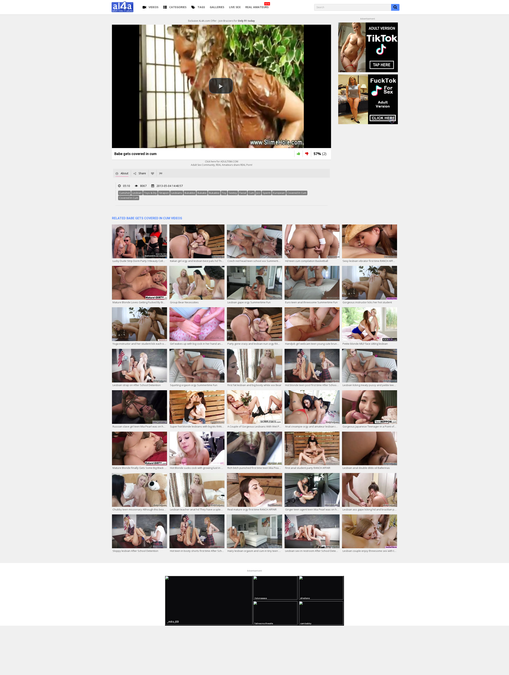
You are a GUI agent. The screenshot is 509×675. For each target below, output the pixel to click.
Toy (224, 193)
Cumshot (124, 193)
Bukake (202, 193)
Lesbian (137, 193)
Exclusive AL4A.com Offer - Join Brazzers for (221, 20)
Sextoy (233, 193)
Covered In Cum (296, 193)
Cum (251, 193)
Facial (242, 193)
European (279, 193)
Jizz (258, 193)
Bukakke (190, 193)
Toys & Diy (150, 193)
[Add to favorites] (152, 173)
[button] (221, 86)
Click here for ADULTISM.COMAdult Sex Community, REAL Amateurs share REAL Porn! (221, 163)
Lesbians (176, 193)
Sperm (267, 193)
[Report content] (161, 173)
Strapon (164, 193)
